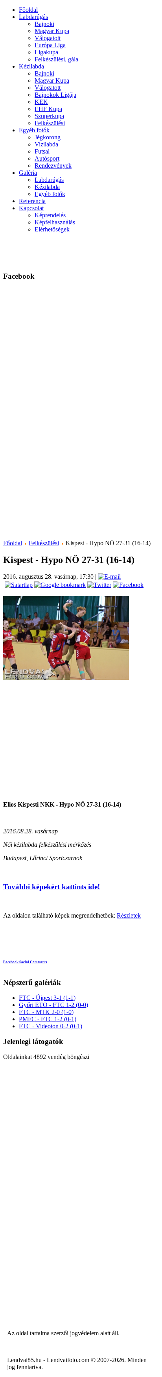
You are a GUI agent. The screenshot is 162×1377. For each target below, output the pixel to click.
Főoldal (28, 9)
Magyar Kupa (52, 31)
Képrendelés (50, 215)
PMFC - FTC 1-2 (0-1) (47, 1019)
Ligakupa (46, 52)
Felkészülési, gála (56, 59)
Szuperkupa (49, 116)
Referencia (32, 201)
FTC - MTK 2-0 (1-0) (46, 1012)
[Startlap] (18, 584)
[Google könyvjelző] (59, 584)
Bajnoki (44, 23)
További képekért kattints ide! (51, 887)
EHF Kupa (48, 108)
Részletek (129, 915)
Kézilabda (31, 66)
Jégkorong (48, 137)
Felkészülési (50, 123)
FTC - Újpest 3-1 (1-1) (47, 997)
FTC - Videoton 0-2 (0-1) (50, 1026)
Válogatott (48, 38)
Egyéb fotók (34, 130)
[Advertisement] (116, 251)
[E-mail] (109, 576)
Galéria (28, 172)
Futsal (42, 151)
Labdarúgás (33, 16)
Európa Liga (50, 45)
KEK (41, 101)
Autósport (47, 158)
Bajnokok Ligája (55, 94)
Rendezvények (53, 165)
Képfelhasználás (55, 222)
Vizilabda (46, 144)
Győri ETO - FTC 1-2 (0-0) (53, 1004)
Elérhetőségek (52, 229)
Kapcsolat (31, 208)
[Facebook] (127, 584)
